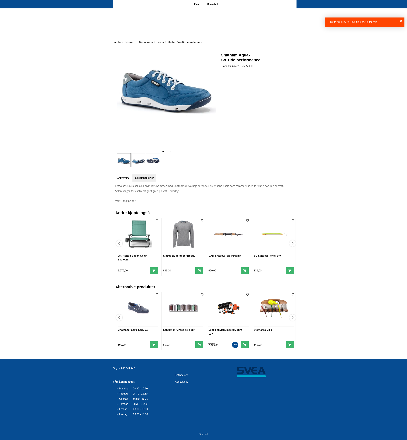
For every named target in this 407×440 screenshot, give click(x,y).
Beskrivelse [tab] (122, 178)
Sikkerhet (212, 4)
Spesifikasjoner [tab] (144, 178)
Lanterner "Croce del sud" (179, 330)
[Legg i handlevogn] (154, 270)
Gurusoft (203, 434)
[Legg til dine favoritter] (157, 220)
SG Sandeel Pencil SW (267, 255)
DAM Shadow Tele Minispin (224, 255)
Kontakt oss (181, 381)
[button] (163, 151)
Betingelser (181, 375)
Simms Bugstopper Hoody (179, 255)
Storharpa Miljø (263, 330)
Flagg (197, 4)
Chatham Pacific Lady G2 (133, 330)
